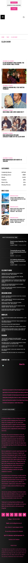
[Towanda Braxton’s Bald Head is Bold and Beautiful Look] (5, 253)
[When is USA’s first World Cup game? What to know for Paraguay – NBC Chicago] (5, 209)
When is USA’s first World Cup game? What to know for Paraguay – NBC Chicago (17, 210)
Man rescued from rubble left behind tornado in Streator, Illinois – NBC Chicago (17, 221)
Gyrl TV (6, 535)
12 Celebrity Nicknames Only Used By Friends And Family (18, 261)
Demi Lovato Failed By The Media (18, 242)
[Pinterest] (11, 514)
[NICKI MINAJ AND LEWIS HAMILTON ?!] (14, 100)
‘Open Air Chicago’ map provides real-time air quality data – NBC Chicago (12, 277)
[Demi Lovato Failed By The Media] (5, 244)
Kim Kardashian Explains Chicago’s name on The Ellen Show (14, 136)
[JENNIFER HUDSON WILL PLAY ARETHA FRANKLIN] (14, 76)
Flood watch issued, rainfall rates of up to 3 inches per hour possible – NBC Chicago (13, 310)
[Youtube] (24, 514)
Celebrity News (8, 85)
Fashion (12, 255)
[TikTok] (16, 514)
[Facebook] (3, 514)
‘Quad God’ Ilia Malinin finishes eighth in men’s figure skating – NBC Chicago (12, 285)
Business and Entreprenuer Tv (16, 535)
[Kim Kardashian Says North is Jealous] (14, 148)
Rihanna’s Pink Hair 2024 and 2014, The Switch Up (13, 352)
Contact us (5, 360)
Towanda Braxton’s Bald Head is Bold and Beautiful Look (18, 252)
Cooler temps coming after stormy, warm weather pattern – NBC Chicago (17, 199)
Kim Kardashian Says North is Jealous (12, 160)
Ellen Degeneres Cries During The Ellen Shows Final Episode (13, 63)
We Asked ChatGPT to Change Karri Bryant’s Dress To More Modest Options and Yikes (14, 343)
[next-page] (5, 228)
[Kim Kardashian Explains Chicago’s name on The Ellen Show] (14, 123)
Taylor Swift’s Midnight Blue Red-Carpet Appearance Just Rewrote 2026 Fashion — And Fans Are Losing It (14, 339)
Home (3, 37)
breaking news (14, 195)
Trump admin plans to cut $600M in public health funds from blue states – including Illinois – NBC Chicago (14, 281)
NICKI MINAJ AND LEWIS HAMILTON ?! (13, 112)
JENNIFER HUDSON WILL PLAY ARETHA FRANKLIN (13, 88)
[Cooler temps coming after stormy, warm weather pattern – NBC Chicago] (5, 198)
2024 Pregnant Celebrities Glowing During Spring (14, 326)
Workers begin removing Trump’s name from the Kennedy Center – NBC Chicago (13, 306)
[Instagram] (7, 514)
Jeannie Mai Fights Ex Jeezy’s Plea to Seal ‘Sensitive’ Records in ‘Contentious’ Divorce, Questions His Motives (14, 329)
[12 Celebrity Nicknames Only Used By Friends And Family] (5, 262)
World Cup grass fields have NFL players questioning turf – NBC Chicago (11, 303)
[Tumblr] (20, 514)
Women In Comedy (8, 61)
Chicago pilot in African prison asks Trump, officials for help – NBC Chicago (12, 274)
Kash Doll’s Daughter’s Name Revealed (11, 324)
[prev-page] (3, 228)
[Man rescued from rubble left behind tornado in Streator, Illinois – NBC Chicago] (5, 220)
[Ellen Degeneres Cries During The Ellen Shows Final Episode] (14, 51)
